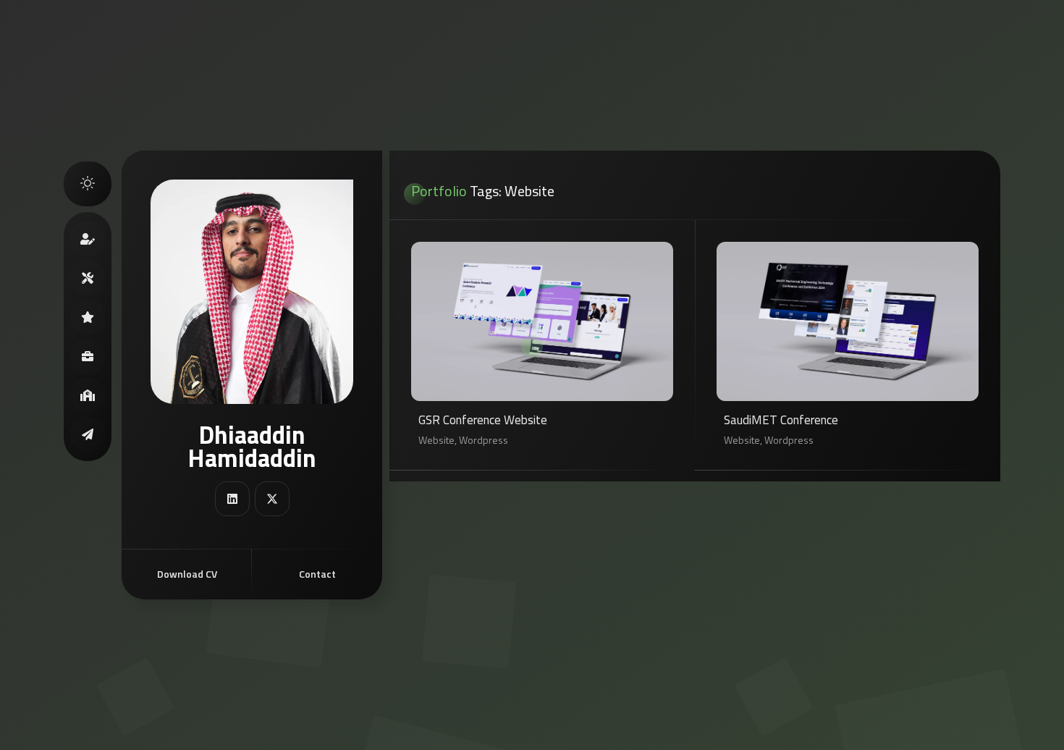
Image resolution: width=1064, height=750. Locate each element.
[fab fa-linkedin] (232, 498)
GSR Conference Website (482, 420)
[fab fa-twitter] (272, 498)
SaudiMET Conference (781, 420)
